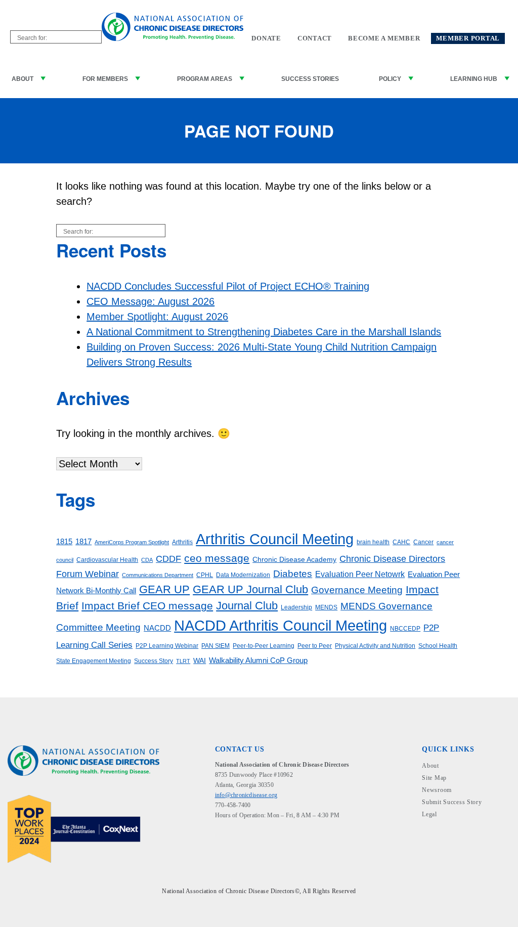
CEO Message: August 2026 (150, 301)
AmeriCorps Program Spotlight (132, 542)
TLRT (183, 661)
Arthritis (182, 542)
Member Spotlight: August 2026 (157, 316)
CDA (147, 560)
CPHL (204, 575)
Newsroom (437, 789)
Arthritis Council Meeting (275, 539)
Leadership (296, 607)
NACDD (157, 628)
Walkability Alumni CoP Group (258, 660)
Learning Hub (473, 78)
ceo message (216, 558)
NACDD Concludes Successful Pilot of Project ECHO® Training (228, 286)
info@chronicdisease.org (246, 795)
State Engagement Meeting (93, 661)
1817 (83, 542)
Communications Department (157, 575)
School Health (437, 645)
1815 (64, 542)
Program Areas (204, 78)
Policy (390, 78)
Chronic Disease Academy (294, 559)
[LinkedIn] (237, 838)
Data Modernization (243, 575)
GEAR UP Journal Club (250, 589)
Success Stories (310, 78)
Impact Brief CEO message (147, 605)
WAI (199, 661)
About (22, 78)
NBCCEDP (405, 628)
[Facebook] (221, 838)
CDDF (168, 559)
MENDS (326, 607)
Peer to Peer (314, 645)
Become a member (384, 38)
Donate (266, 38)
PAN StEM (215, 645)
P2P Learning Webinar (167, 645)
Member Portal (468, 38)
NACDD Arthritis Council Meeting (280, 625)
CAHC (401, 542)
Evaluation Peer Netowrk (360, 574)
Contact (314, 38)
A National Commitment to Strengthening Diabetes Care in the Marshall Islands (264, 331)
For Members (105, 78)
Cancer (423, 542)
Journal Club (247, 605)
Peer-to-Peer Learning (263, 645)
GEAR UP (164, 589)
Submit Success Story (452, 802)
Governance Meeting (357, 590)
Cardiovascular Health (107, 559)
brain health (373, 542)
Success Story (153, 661)
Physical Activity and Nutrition (375, 645)
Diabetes (292, 573)
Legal (429, 814)
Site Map (434, 777)
